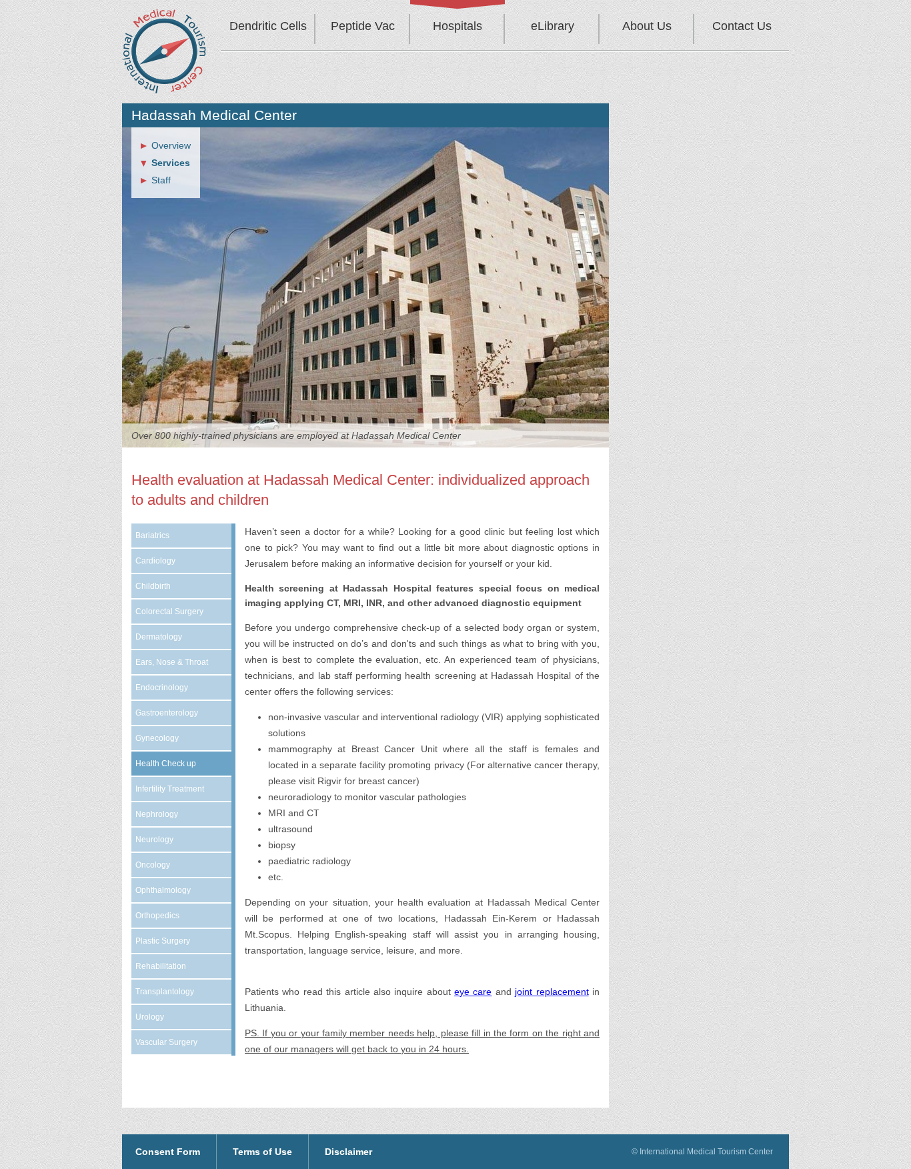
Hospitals (457, 26)
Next (613, 307)
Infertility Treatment (169, 789)
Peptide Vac (363, 26)
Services (170, 162)
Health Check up (165, 763)
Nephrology (156, 814)
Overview (171, 145)
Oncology (152, 865)
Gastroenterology (166, 713)
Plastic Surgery (162, 941)
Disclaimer (348, 1151)
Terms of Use (262, 1151)
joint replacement (551, 991)
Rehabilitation (160, 966)
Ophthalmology (163, 890)
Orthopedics (157, 915)
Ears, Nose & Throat (171, 662)
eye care (473, 991)
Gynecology (157, 738)
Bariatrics (152, 535)
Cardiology (155, 560)
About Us (647, 26)
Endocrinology (161, 687)
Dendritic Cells (268, 26)
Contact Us (742, 26)
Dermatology (158, 637)
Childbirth (153, 586)
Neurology (154, 839)
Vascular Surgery (166, 1042)
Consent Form (167, 1151)
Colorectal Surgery (169, 611)
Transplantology (164, 991)
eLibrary (552, 26)
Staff (161, 180)
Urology (149, 1017)
